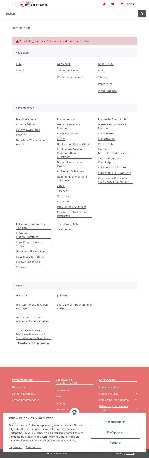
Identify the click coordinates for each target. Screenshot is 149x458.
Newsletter (63, 63)
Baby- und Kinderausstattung (27, 235)
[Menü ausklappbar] (14, 2)
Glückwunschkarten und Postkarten (72, 214)
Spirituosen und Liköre (112, 167)
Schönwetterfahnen (28, 129)
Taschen (62, 191)
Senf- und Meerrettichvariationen (112, 151)
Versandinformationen (70, 77)
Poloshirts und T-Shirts (30, 256)
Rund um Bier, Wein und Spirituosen (72, 178)
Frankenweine (106, 138)
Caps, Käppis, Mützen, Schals (29, 244)
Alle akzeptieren (116, 421)
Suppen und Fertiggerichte (114, 172)
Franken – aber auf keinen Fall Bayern (32, 306)
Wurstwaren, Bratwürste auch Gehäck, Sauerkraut (113, 180)
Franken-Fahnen (109, 387)
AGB (100, 70)
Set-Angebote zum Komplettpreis (109, 160)
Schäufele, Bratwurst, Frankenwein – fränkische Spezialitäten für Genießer (32, 334)
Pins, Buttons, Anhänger (71, 206)
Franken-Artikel (108, 393)
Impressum (15, 447)
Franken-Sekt (106, 133)
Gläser (61, 138)
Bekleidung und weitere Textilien (113, 408)
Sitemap (103, 77)
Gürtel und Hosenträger (30, 251)
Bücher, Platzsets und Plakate (70, 164)
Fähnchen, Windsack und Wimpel (31, 142)
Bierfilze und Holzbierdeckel (74, 144)
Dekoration (63, 201)
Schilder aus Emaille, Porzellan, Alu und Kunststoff (69, 153)
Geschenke (63, 196)
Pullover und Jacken (28, 262)
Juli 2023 (62, 295)
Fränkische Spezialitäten (114, 400)
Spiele (61, 185)
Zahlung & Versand (68, 70)
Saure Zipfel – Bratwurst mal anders (74, 306)
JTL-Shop (130, 453)
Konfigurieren (115, 432)
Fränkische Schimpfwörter (33, 343)
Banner (20, 135)
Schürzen (21, 267)
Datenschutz (33, 447)
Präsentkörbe (106, 144)
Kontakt (20, 70)
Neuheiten (65, 229)
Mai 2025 (21, 295)
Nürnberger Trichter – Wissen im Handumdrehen (32, 319)
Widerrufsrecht (107, 90)
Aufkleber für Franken (70, 171)
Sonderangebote (69, 224)
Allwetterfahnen (26, 124)
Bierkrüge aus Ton (68, 133)
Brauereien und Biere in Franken (113, 126)
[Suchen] (142, 13)
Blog (18, 63)
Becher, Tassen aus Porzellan (68, 126)
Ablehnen (116, 442)
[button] (104, 4)
